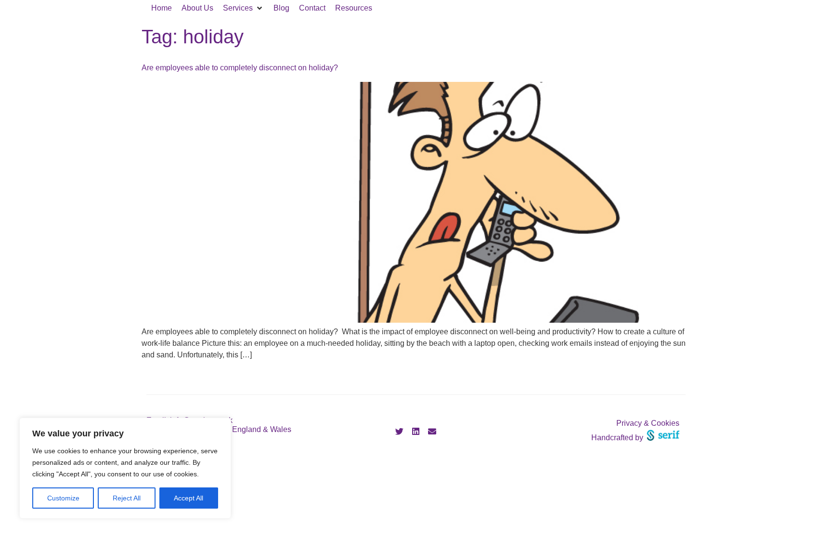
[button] (243, 8)
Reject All (127, 498)
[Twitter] (399, 431)
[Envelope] (432, 431)
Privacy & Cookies (647, 423)
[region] (125, 468)
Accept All (188, 498)
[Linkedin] (416, 431)
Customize (63, 498)
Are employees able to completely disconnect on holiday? (240, 68)
